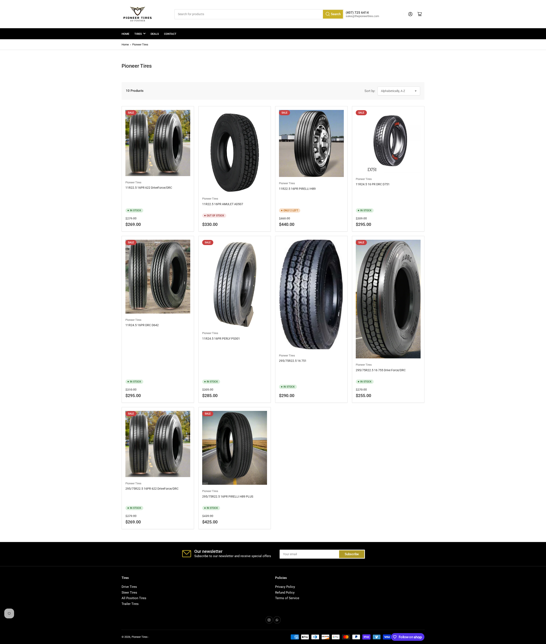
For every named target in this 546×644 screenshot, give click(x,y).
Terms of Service (287, 598)
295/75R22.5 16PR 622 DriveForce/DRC (152, 488)
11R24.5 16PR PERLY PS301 (221, 338)
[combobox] (259, 14)
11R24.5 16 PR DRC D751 (373, 184)
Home (125, 33)
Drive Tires (129, 587)
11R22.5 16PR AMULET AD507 (222, 204)
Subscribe (352, 554)
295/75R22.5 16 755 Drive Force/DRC (381, 370)
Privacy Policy (285, 587)
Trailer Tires (130, 604)
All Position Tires (134, 598)
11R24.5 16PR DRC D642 (142, 325)
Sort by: (369, 91)
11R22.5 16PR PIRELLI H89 (297, 188)
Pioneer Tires (140, 44)
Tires (138, 33)
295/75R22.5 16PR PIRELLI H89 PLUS (227, 496)
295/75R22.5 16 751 (292, 360)
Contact (170, 33)
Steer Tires (129, 592)
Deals (155, 33)
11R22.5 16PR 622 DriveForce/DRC (148, 187)
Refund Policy (285, 592)
